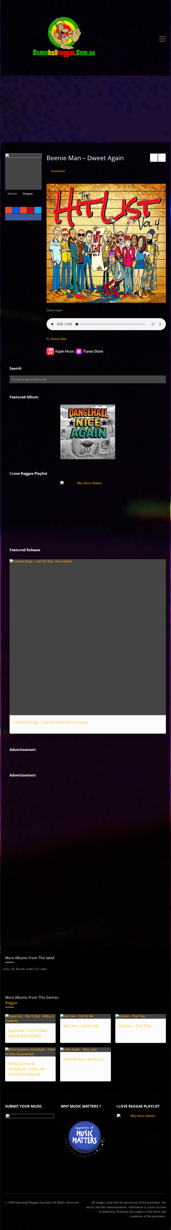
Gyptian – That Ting (135, 1025)
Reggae (28, 193)
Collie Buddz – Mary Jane (83, 1059)
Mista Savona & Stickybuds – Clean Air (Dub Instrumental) (26, 1069)
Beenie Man (58, 339)
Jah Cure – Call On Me (81, 1025)
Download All (58, 171)
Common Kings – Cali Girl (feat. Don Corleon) (50, 722)
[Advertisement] (85, 109)
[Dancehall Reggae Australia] (85, 39)
